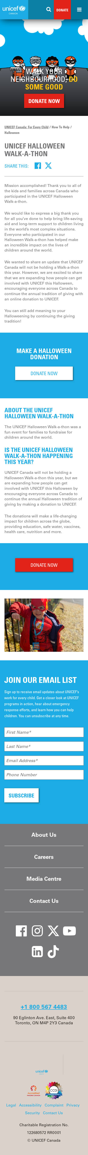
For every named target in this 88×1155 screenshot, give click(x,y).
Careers (44, 856)
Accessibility (30, 1105)
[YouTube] (66, 927)
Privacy (73, 1105)
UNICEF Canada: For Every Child (26, 127)
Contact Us (44, 900)
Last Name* (18, 746)
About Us (43, 834)
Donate (62, 10)
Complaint (54, 1105)
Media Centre (43, 878)
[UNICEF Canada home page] (43, 1073)
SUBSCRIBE (21, 795)
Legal (11, 1105)
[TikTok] (50, 947)
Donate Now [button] (44, 101)
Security (32, 1113)
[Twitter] (48, 165)
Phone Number (21, 774)
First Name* (18, 732)
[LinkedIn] (34, 947)
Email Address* (22, 760)
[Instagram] (34, 927)
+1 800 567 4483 (44, 1006)
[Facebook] (38, 165)
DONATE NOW (44, 373)
